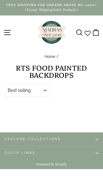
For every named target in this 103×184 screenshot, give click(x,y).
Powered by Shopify (51, 164)
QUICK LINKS (20, 153)
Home (49, 56)
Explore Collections (33, 139)
